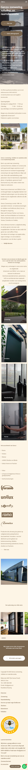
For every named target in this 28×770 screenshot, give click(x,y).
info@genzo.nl (9, 685)
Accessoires (4, 764)
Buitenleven (4, 708)
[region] (14, 625)
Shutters (3, 705)
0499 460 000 (8, 683)
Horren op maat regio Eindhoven (10, 702)
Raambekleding (5, 699)
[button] (26, 2)
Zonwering (4, 696)
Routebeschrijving (6, 688)
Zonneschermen (6, 761)
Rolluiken (3, 711)
